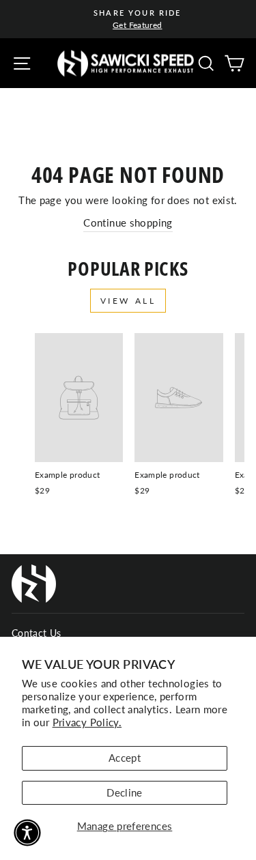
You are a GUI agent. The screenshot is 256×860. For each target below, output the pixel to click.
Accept (125, 757)
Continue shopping (127, 222)
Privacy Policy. (87, 722)
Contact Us (36, 633)
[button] (27, 832)
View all (128, 301)
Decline (124, 792)
